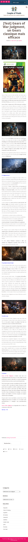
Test (11, 437)
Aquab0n (5, 512)
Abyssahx (5, 507)
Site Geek (5, 529)
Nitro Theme (10, 538)
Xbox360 (14, 437)
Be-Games (5, 515)
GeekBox (5, 519)
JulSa (4, 524)
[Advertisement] (14, 470)
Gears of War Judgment (7, 375)
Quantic (20, 40)
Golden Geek (6, 522)
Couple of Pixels (14, 13)
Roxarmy (5, 526)
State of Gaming (6, 510)
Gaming (8, 437)
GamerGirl (5, 517)
